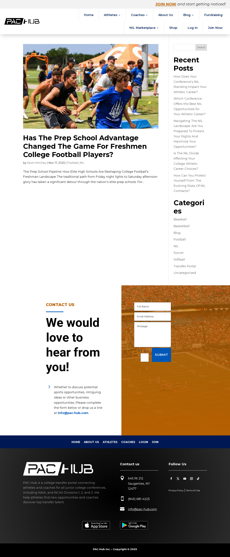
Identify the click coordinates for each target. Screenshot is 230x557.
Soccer (179, 253)
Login (143, 442)
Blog (187, 15)
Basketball (182, 226)
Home (89, 15)
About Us (165, 15)
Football (72, 162)
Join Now (215, 28)
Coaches (138, 15)
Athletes (110, 15)
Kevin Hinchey (36, 162)
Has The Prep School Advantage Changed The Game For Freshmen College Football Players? (85, 146)
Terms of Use (193, 490)
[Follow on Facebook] (171, 478)
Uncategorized (185, 273)
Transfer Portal (185, 266)
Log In (193, 28)
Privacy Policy (176, 490)
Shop (173, 28)
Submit (161, 355)
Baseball (180, 219)
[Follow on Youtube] (184, 478)
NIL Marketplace (142, 28)
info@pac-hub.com (73, 413)
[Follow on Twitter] (178, 478)
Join (155, 442)
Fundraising (213, 15)
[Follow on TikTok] (198, 478)
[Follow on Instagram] (191, 478)
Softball (179, 259)
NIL (82, 162)
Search (201, 47)
